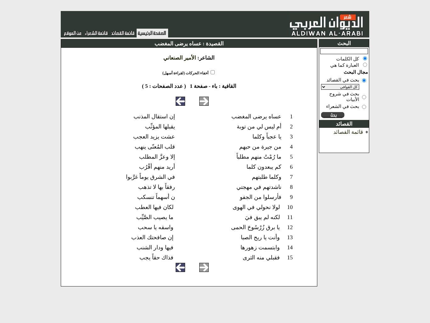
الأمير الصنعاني (179, 58)
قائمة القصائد (348, 132)
